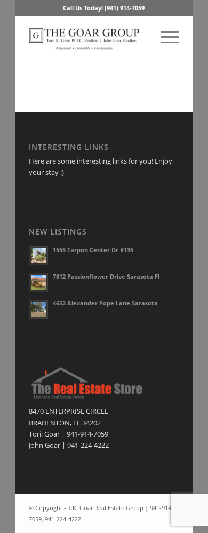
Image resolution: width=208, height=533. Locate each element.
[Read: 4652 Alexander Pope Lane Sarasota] (38, 309)
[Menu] (164, 36)
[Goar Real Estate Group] (89, 36)
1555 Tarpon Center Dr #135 (93, 250)
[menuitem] (164, 36)
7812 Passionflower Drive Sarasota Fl (106, 276)
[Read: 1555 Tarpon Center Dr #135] (38, 255)
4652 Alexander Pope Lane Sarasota (105, 303)
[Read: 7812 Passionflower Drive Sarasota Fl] (38, 282)
